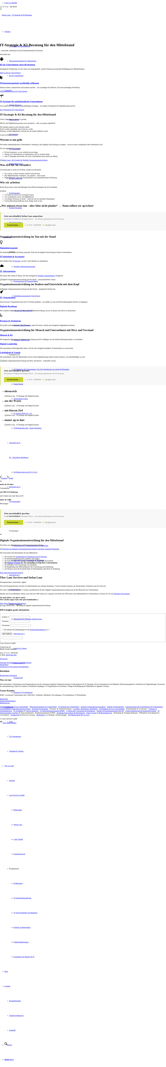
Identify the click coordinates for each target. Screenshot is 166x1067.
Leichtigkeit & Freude (10, 352)
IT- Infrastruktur (8, 271)
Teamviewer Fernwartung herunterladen (14, 667)
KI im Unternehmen (16, 76)
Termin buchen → (13, 225)
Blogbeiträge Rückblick (8, 675)
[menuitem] (85, 729)
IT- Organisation (7, 297)
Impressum (4, 699)
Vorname (5, 621)
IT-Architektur (18, 711)
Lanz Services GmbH (17, 795)
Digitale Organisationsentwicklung (93, 707)
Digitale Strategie (13, 563)
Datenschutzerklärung (38, 630)
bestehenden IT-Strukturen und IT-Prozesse (31, 557)
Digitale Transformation (46, 276)
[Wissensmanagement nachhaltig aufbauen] (1, 79)
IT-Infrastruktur (14, 193)
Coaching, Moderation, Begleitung (85, 709)
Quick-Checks (91, 713)
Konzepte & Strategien (40, 709)
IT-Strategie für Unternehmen (68, 707)
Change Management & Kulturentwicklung (140, 711)
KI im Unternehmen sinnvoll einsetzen (17, 64)
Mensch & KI (6, 335)
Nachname (5, 625)
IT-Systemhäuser (15, 736)
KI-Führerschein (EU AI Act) (78, 715)
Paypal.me (3, 659)
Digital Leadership (8, 344)
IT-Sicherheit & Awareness (12, 256)
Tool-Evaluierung (32, 711)
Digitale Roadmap (15, 208)
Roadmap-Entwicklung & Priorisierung (71, 713)
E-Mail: (5, 617)
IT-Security (16, 261)
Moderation (40, 715)
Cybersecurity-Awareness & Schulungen (80, 711)
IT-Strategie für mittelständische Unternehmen (21, 101)
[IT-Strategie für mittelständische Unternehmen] (2, 97)
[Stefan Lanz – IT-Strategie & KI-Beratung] (16, 15)
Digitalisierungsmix (9, 248)
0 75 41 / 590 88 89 (34, 225)
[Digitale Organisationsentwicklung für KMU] (29, 549)
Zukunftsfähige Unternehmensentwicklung (15, 709)
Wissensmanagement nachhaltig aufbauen (19, 83)
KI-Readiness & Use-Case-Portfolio (112, 709)
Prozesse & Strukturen (10, 321)
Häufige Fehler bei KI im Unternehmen (14, 707)
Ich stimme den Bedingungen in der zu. (26, 630)
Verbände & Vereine (16, 751)
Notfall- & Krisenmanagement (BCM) (110, 711)
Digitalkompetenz (15, 222)
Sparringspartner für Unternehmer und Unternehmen (144, 707)
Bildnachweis (5, 703)
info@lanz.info (50, 225)
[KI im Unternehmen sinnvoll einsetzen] (1, 60)
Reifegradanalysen (105, 713)
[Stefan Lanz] (24, 160)
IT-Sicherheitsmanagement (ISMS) (52, 711)
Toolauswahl (15, 715)
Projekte (12, 781)
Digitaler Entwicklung (122, 594)
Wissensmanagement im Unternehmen (22, 61)
